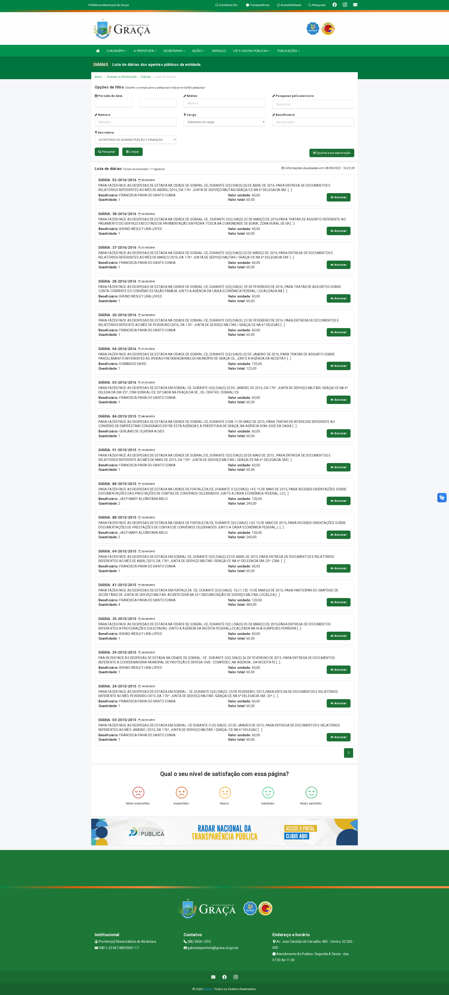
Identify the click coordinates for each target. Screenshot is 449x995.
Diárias (146, 76)
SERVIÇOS (219, 51)
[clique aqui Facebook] (225, 977)
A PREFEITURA (144, 51)
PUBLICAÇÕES (287, 51)
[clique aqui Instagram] (236, 977)
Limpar (134, 151)
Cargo (191, 115)
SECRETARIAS (173, 51)
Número (103, 115)
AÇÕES (197, 51)
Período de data (110, 96)
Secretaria (105, 132)
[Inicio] (98, 51)
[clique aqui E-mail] (213, 977)
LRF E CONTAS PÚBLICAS (250, 51)
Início (98, 76)
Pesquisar (108, 151)
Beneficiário (285, 115)
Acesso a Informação (122, 76)
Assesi (208, 989)
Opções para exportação (333, 153)
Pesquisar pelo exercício (294, 96)
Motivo (191, 96)
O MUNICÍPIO (116, 51)
